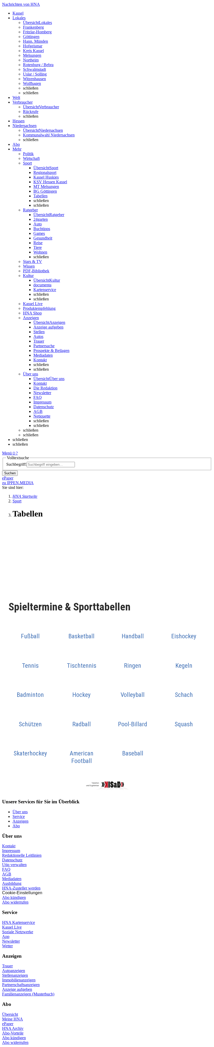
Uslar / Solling (35, 74)
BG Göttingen (45, 191)
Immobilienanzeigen (18, 980)
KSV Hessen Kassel (50, 182)
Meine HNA (12, 1019)
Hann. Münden (35, 41)
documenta (42, 285)
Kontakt (40, 360)
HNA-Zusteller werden (21, 888)
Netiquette (41, 416)
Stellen (39, 332)
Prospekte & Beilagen (51, 350)
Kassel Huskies (46, 177)
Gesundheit (42, 238)
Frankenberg (33, 27)
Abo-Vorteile (12, 1033)
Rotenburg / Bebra (38, 64)
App (5, 936)
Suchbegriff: (16, 464)
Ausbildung (11, 883)
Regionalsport (44, 172)
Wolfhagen (32, 83)
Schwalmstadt (34, 69)
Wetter (7, 946)
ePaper (7, 1023)
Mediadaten (43, 355)
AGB (38, 411)
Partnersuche (44, 346)
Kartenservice (44, 289)
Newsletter (42, 392)
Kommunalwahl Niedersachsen (49, 135)
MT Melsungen (46, 186)
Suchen (10, 473)
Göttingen (31, 36)
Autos (38, 336)
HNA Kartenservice (18, 922)
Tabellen (40, 196)
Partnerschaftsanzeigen (21, 984)
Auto (37, 224)
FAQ (37, 397)
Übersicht (10, 1014)
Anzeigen (20, 821)
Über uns (20, 812)
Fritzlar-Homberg (37, 32)
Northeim (31, 60)
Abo (16, 826)
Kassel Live (12, 927)
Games (39, 233)
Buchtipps (41, 228)
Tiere (37, 247)
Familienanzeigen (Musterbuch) (28, 994)
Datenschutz (43, 407)
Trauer (38, 341)
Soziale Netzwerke (17, 932)
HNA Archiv (12, 1028)
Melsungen (32, 55)
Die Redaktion (45, 388)
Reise (38, 243)
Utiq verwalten (14, 864)
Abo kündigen (14, 897)
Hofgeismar (32, 46)
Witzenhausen (34, 79)
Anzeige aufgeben (48, 327)
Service (19, 816)
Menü (7, 453)
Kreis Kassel (33, 50)
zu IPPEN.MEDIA (18, 483)
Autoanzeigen (13, 970)
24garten (40, 219)
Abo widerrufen (15, 902)
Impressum (42, 402)
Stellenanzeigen (15, 975)
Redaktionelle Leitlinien (21, 855)
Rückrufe (30, 111)
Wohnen (40, 252)
